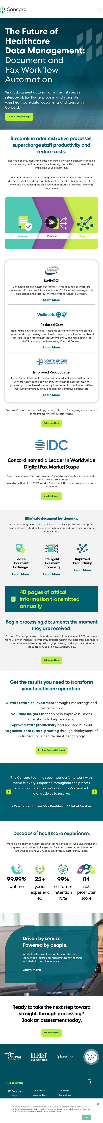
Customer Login (40, 1095)
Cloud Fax (40, 1091)
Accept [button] (86, 1117)
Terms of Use (65, 1095)
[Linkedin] (89, 1081)
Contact (65, 1091)
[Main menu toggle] (99, 10)
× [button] (97, 1103)
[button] (51, 223)
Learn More (51, 300)
